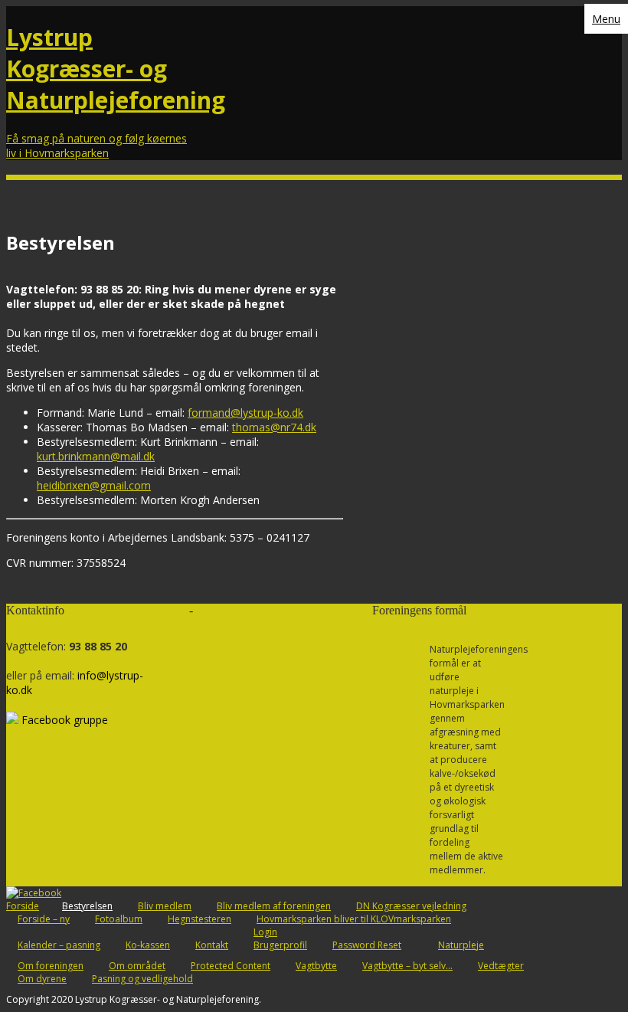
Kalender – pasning (59, 944)
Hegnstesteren (199, 918)
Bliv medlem (164, 905)
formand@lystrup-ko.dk (245, 412)
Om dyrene (42, 978)
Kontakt (211, 944)
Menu (606, 18)
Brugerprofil (280, 944)
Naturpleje (461, 944)
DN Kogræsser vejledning (411, 905)
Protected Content (230, 965)
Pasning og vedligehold (142, 978)
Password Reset (366, 944)
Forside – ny (44, 918)
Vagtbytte (316, 965)
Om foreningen (50, 965)
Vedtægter (501, 965)
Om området (137, 965)
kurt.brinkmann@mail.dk (96, 456)
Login (265, 931)
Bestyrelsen (87, 905)
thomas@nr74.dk (274, 427)
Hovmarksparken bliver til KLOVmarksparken (354, 918)
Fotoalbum (118, 918)
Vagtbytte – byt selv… (407, 965)
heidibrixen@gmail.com (94, 485)
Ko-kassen (148, 944)
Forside (22, 905)
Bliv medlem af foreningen (274, 905)
